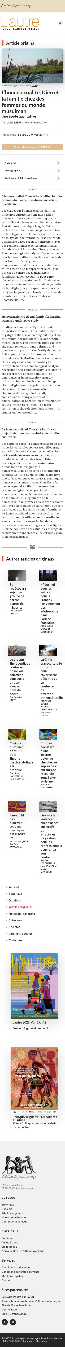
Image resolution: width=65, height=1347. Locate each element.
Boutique (7, 1238)
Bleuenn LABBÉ (47, 627)
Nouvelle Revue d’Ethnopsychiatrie (23, 1251)
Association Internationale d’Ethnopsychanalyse (31, 1301)
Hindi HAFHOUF (15, 774)
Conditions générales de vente (20, 1271)
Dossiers (7, 1208)
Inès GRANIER (48, 866)
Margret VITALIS (16, 612)
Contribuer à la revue (14, 1221)
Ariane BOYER (46, 702)
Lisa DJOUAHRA (47, 786)
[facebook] (5, 1322)
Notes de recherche (14, 1217)
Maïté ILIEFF (13, 122)
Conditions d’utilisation (16, 1267)
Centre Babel (10, 1309)
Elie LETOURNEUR (48, 862)
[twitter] (13, 1322)
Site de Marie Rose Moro (17, 1305)
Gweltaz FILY (47, 631)
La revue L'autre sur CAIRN (18, 1296)
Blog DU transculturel (14, 1313)
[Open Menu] (60, 23)
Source (34, 86)
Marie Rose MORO (36, 122)
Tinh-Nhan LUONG (46, 714)
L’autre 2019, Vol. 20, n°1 (33, 134)
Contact (6, 1280)
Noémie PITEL (17, 779)
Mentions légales (12, 1276)
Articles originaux (12, 1213)
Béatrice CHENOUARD (47, 708)
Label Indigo (41, 1341)
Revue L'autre (10, 1242)
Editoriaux (8, 1204)
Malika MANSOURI (46, 870)
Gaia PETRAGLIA (16, 845)
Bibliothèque (9, 1246)
